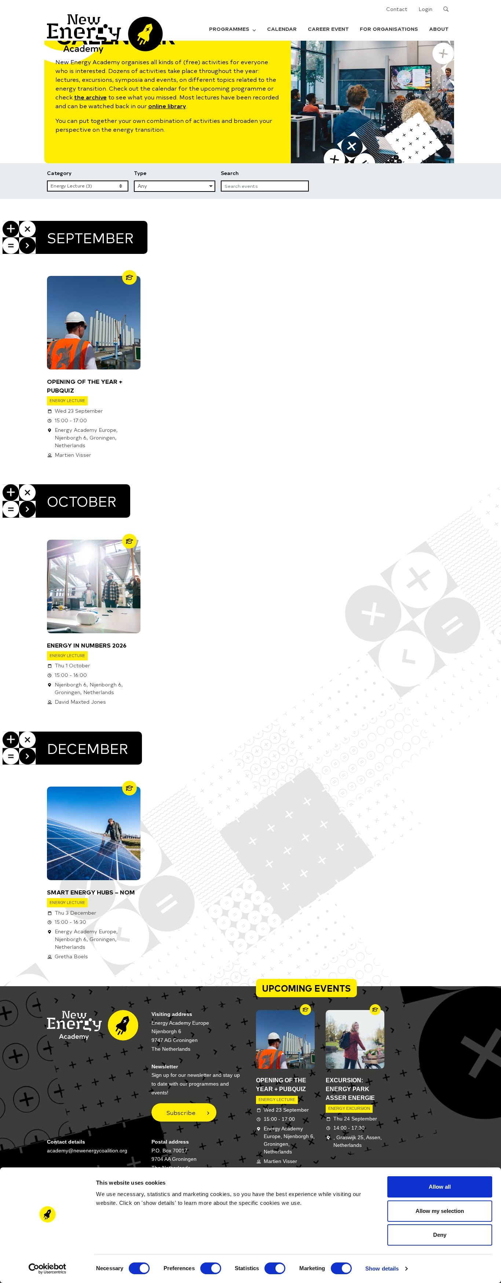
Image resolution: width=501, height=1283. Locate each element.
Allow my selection (440, 1211)
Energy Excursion (349, 1108)
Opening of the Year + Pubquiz (84, 385)
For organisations (389, 28)
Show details (382, 1268)
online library (167, 106)
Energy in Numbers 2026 (87, 645)
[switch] (210, 1268)
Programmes (229, 28)
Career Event (328, 28)
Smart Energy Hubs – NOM (91, 892)
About (439, 28)
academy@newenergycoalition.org (87, 1150)
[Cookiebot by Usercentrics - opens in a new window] (47, 1268)
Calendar (282, 28)
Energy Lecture (67, 400)
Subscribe (181, 1112)
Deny (439, 1235)
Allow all (440, 1187)
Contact (396, 9)
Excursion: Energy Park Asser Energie (350, 1089)
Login (425, 9)
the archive (90, 97)
